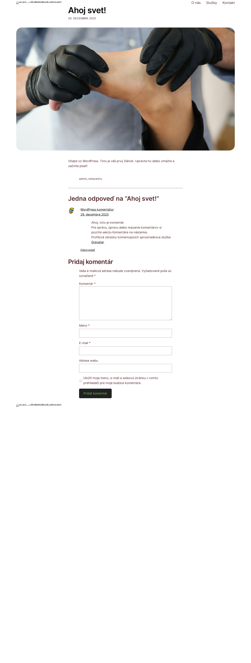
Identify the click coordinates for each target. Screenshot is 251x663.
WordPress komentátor (97, 209)
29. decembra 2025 (94, 214)
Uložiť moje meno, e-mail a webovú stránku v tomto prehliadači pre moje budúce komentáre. (120, 380)
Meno (84, 325)
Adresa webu (88, 360)
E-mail (84, 343)
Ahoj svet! (87, 10)
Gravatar (97, 242)
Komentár (87, 283)
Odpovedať (87, 250)
